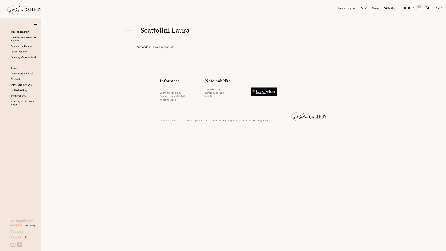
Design (13, 68)
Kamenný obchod (347, 8)
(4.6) (25, 236)
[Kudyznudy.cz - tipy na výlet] (264, 92)
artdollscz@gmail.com (195, 120)
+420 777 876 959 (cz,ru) (225, 120)
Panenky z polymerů (21, 46)
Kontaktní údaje (168, 99)
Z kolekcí (15, 79)
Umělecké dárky (18, 90)
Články (375, 8)
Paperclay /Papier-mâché (23, 57)
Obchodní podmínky (170, 92)
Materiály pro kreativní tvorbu (22, 103)
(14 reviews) (29, 225)
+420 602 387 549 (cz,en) (255, 120)
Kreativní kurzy (18, 95)
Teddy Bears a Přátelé (21, 73)
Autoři (364, 8)
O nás (163, 89)
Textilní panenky (19, 51)
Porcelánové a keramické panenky (23, 39)
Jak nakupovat (213, 89)
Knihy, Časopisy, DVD (21, 84)
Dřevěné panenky (19, 31)
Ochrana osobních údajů (172, 96)
